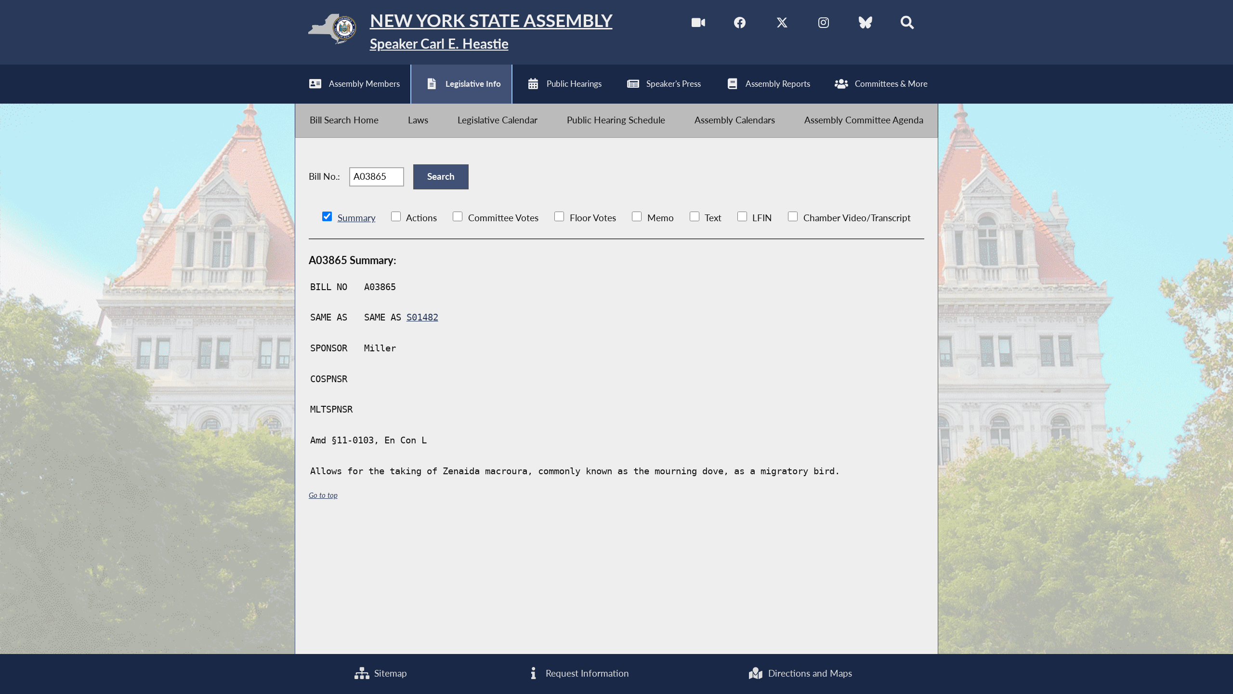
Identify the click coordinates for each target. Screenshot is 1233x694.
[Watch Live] (698, 24)
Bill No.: (324, 176)
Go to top (323, 495)
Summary (357, 218)
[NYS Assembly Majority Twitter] (782, 24)
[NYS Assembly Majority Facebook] (740, 24)
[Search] (907, 24)
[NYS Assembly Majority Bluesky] (866, 24)
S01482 (422, 317)
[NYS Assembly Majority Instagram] (824, 24)
